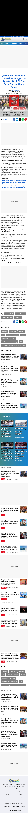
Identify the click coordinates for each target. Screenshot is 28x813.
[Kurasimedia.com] (6, 39)
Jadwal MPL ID (9, 314)
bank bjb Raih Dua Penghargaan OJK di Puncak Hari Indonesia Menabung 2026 (9, 381)
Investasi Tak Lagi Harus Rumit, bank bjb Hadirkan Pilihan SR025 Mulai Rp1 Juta (9, 405)
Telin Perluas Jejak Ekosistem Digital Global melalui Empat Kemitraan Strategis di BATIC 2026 (9, 369)
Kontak (23, 806)
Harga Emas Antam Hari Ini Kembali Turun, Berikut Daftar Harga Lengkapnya (9, 621)
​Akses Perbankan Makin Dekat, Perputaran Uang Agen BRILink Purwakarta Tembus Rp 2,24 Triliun (10, 357)
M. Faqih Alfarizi (16, 90)
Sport (20, 43)
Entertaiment (14, 43)
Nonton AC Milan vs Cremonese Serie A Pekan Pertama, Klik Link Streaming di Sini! (14, 182)
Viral (2, 43)
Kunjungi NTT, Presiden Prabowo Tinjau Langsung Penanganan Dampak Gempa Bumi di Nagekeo (6, 432)
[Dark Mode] (23, 39)
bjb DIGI (21, 331)
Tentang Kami (16, 806)
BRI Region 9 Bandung (8, 338)
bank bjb (4, 331)
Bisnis (6, 43)
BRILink (23, 335)
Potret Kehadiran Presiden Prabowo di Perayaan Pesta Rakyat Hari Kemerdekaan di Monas (21, 454)
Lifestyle (4, 587)
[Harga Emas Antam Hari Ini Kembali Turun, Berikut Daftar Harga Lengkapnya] (23, 622)
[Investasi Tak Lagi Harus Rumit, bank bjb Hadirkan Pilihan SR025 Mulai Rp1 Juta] (23, 406)
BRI (3, 335)
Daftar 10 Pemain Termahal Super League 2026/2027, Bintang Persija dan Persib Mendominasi (9, 609)
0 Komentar (6, 119)
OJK (21, 342)
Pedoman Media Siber (16, 804)
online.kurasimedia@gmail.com (14, 788)
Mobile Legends (20, 314)
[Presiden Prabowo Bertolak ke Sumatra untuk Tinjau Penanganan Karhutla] (21, 423)
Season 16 (18, 317)
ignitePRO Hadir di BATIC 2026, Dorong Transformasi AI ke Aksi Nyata (10, 594)
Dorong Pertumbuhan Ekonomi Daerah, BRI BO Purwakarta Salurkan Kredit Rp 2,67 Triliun (9, 394)
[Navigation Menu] (26, 39)
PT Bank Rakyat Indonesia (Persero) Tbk (13, 345)
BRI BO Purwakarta (12, 335)
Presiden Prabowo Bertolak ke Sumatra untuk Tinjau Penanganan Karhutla (21, 431)
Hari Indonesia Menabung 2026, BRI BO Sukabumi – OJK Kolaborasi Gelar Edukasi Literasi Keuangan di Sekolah (10, 656)
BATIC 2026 (13, 331)
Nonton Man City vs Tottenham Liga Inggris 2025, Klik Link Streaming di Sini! (14, 186)
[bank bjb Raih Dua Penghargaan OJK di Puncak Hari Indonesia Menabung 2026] (23, 381)
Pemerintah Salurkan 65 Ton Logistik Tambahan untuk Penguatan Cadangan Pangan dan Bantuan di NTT (7, 454)
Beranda (3, 71)
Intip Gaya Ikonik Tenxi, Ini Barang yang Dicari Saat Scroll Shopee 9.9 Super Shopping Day (9, 582)
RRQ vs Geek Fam (7, 317)
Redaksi (7, 804)
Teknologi (4, 599)
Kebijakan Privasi (6, 806)
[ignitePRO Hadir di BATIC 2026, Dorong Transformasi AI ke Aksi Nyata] (23, 595)
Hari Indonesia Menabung (9, 342)
